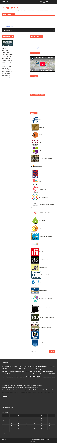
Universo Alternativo (51, 377)
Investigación (38, 371)
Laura (3, 387)
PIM (40, 228)
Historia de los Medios (44, 212)
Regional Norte (43, 290)
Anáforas (41, 127)
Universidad (45, 377)
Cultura (39, 366)
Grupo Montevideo (43, 197)
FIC (40, 182)
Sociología (4, 377)
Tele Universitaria (43, 335)
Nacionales (13, 374)
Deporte (45, 366)
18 (11, 426)
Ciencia (15, 366)
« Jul (4, 433)
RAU (40, 282)
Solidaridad (9, 377)
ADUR (40, 119)
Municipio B (42, 220)
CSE (40, 142)
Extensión (41, 166)
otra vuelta (26, 374)
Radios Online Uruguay (47, 275)
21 (34, 426)
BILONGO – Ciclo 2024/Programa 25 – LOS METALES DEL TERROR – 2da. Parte (33, 392)
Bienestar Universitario (9, 366)
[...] (2, 78)
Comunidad (33, 366)
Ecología (11, 369)
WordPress (38, 439)
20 (26, 426)
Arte (3, 366)
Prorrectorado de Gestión (45, 244)
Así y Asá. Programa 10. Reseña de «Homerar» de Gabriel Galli (26, 385)
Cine (18, 366)
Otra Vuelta (4, 64)
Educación (21, 369)
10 (3, 423)
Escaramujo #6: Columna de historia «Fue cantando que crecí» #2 (22, 387)
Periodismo (30, 374)
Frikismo (14, 371)
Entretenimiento (48, 369)
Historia (23, 371)
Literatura (46, 371)
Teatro (14, 377)
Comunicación (25, 366)
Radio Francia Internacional (46, 252)
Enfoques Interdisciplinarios (37, 369)
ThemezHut (32, 441)
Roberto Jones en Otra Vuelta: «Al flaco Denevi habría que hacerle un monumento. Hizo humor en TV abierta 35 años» (7, 54)
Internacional (30, 371)
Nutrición (21, 374)
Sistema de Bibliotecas (45, 327)
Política (35, 374)
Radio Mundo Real (43, 259)
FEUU (40, 174)
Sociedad (51, 374)
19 (18, 426)
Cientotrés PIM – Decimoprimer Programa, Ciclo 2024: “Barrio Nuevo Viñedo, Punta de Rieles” (30, 390)
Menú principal (8, 30)
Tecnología (19, 377)
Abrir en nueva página (7, 26)
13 (26, 423)
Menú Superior (8, 2)
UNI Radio (10, 8)
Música (7, 373)
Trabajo (24, 377)
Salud (40, 374)
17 (3, 426)
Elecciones (27, 369)
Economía (15, 369)
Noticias (17, 374)
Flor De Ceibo (42, 189)
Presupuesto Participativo (45, 236)
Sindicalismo (45, 374)
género (20, 371)
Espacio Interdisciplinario (45, 158)
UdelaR (41, 343)
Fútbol (17, 371)
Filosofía (11, 371)
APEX (40, 134)
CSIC (40, 150)
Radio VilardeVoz (43, 267)
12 (18, 423)
